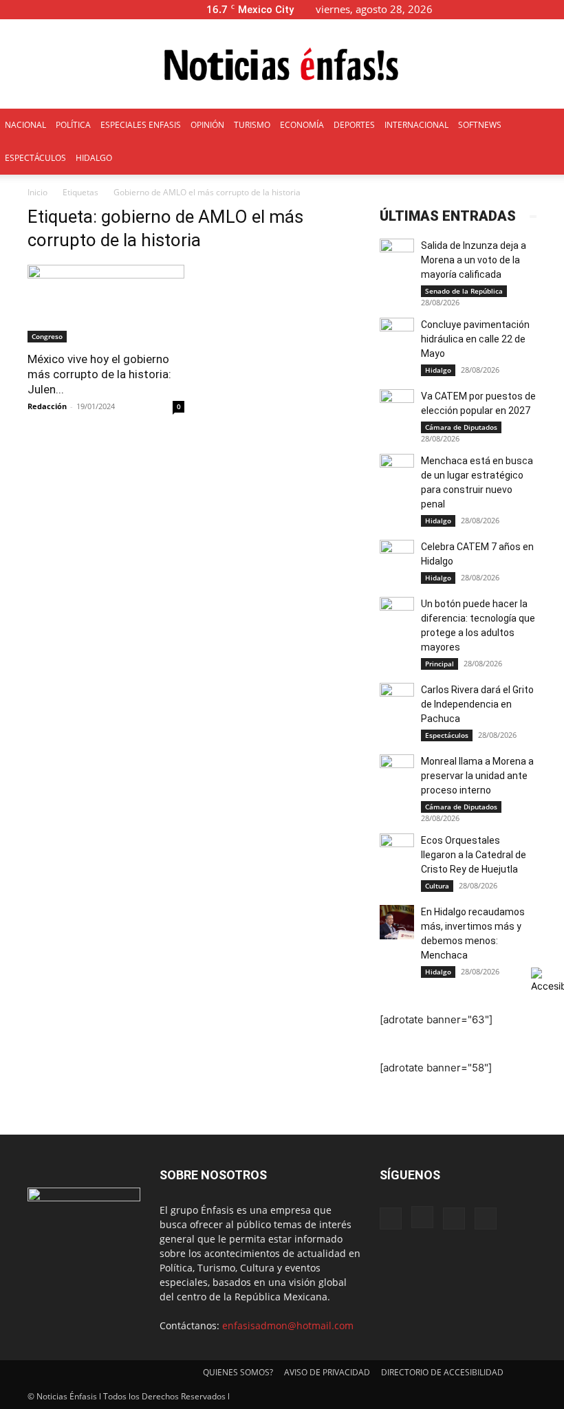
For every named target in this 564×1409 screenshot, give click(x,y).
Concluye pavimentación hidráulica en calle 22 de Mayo (475, 339)
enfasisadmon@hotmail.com (288, 1325)
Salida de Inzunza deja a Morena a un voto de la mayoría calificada (473, 260)
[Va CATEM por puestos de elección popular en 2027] (397, 406)
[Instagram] (508, 9)
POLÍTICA (73, 125)
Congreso (47, 336)
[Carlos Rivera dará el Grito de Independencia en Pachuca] (397, 700)
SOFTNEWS (479, 125)
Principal (439, 663)
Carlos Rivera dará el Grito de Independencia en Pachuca (477, 704)
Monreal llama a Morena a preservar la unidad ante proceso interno (477, 776)
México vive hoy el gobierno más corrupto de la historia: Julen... (99, 374)
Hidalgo (438, 370)
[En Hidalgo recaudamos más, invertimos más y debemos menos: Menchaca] (397, 922)
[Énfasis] (282, 64)
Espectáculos (446, 735)
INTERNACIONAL (416, 125)
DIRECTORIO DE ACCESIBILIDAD (442, 1372)
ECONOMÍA (302, 125)
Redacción (47, 406)
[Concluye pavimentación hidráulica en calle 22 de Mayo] (397, 335)
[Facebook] (485, 9)
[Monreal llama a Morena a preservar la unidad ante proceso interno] (397, 771)
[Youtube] (553, 9)
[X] (531, 9)
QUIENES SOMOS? (238, 1372)
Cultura (437, 886)
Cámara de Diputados (461, 427)
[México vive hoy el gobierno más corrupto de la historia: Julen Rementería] (106, 303)
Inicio (37, 192)
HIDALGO (94, 158)
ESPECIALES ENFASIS (140, 125)
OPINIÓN (207, 125)
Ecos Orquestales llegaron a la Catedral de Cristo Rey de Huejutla (473, 855)
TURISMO (252, 125)
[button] (465, 9)
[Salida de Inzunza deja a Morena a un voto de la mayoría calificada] (397, 256)
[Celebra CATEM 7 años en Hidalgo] (397, 557)
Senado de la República (464, 291)
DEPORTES (354, 125)
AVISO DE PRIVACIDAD (327, 1372)
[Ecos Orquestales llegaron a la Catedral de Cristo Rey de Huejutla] (397, 850)
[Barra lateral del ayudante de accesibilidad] (547, 979)
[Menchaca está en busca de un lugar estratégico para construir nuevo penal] (397, 471)
